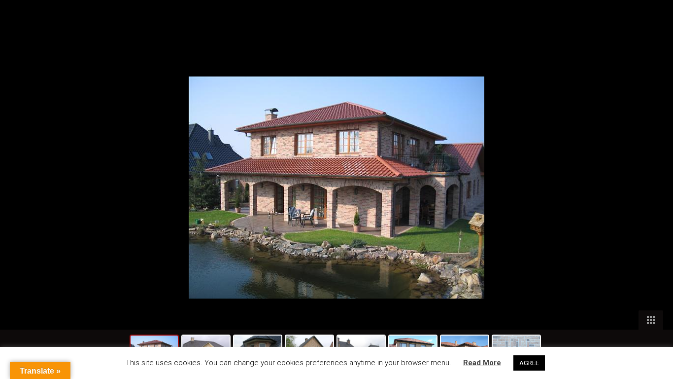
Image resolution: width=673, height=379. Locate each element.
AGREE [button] (529, 363)
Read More (482, 362)
